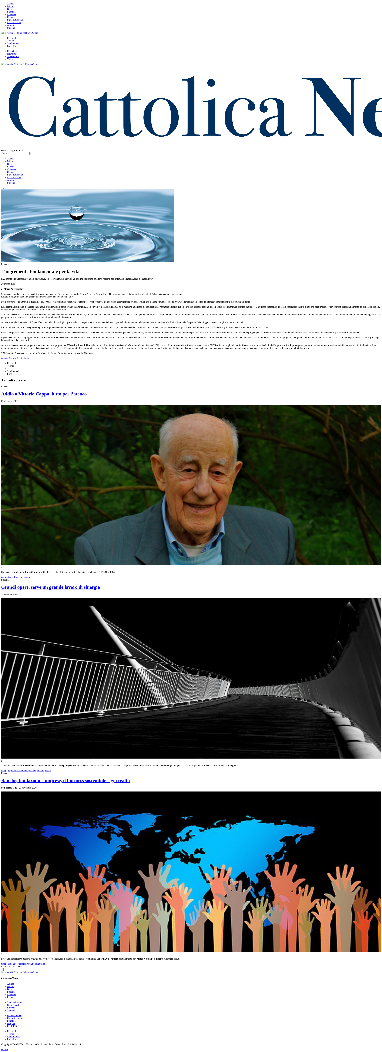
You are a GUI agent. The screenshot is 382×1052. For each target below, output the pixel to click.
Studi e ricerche (14, 1002)
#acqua (4, 358)
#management (7, 964)
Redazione (12, 51)
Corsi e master (14, 1005)
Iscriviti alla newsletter (11, 966)
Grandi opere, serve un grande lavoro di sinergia (50, 587)
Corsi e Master (14, 22)
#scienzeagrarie (23, 577)
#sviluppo (31, 964)
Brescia (10, 9)
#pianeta (12, 358)
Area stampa (13, 56)
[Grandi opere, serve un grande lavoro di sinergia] (191, 757)
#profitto (47, 770)
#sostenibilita (23, 358)
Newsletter (12, 53)
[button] (2, 188)
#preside (12, 577)
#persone (39, 770)
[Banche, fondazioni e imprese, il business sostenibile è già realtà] (191, 951)
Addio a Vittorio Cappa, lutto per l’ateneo (44, 393)
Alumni (10, 25)
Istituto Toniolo (14, 1015)
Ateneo (10, 3)
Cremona (11, 14)
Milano (10, 6)
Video (10, 59)
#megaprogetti (8, 770)
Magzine (11, 1023)
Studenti (11, 28)
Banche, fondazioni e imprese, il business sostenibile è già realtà (65, 780)
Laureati (11, 1007)
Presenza (11, 1020)
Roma (10, 17)
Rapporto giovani (15, 1018)
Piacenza (11, 11)
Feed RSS (12, 1026)
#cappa (4, 577)
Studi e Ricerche (15, 19)
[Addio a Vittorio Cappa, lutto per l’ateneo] (191, 564)
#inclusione (41, 964)
